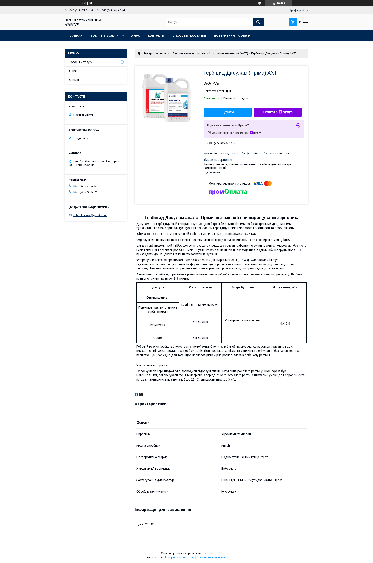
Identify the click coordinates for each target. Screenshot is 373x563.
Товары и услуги (104, 35)
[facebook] (136, 395)
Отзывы (74, 80)
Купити (227, 112)
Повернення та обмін (232, 35)
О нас (135, 35)
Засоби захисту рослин (189, 53)
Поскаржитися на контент (179, 557)
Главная (75, 35)
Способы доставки (189, 35)
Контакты (156, 35)
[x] (141, 395)
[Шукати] (258, 22)
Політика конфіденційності (213, 557)
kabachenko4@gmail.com (90, 215)
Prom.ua (207, 553)
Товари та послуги (156, 53)
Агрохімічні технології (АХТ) (228, 53)
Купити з (270, 112)
